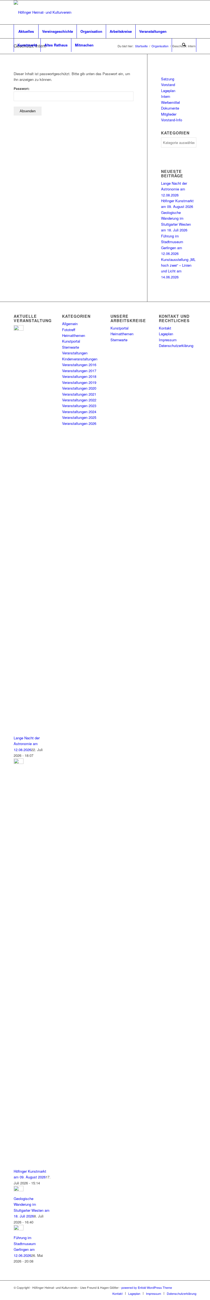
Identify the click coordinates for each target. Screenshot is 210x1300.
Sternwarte (70, 347)
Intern (165, 96)
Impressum (168, 339)
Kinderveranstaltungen (79, 358)
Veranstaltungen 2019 (79, 382)
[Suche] (184, 45)
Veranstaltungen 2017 (79, 370)
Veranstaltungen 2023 (79, 405)
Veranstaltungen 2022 (79, 399)
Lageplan (168, 90)
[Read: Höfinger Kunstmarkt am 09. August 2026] (19, 762)
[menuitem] (26, 31)
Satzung (167, 78)
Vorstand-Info (171, 119)
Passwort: (22, 88)
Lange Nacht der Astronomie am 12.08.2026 (174, 189)
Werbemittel (170, 102)
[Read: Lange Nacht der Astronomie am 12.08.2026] (19, 329)
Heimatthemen (73, 335)
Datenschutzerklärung (176, 345)
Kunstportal (71, 341)
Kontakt (165, 328)
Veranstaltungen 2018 (79, 376)
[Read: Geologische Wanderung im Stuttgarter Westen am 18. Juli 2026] (19, 1189)
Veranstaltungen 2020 (79, 388)
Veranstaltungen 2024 (79, 411)
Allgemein (70, 323)
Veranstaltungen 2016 (79, 364)
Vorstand (168, 84)
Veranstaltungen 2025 (79, 417)
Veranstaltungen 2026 (79, 423)
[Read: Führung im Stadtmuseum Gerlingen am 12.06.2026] (19, 1228)
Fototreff (68, 329)
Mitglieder (168, 114)
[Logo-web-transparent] (42, 12)
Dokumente (170, 108)
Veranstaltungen (75, 352)
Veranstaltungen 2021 (79, 394)
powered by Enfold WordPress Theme (146, 1287)
